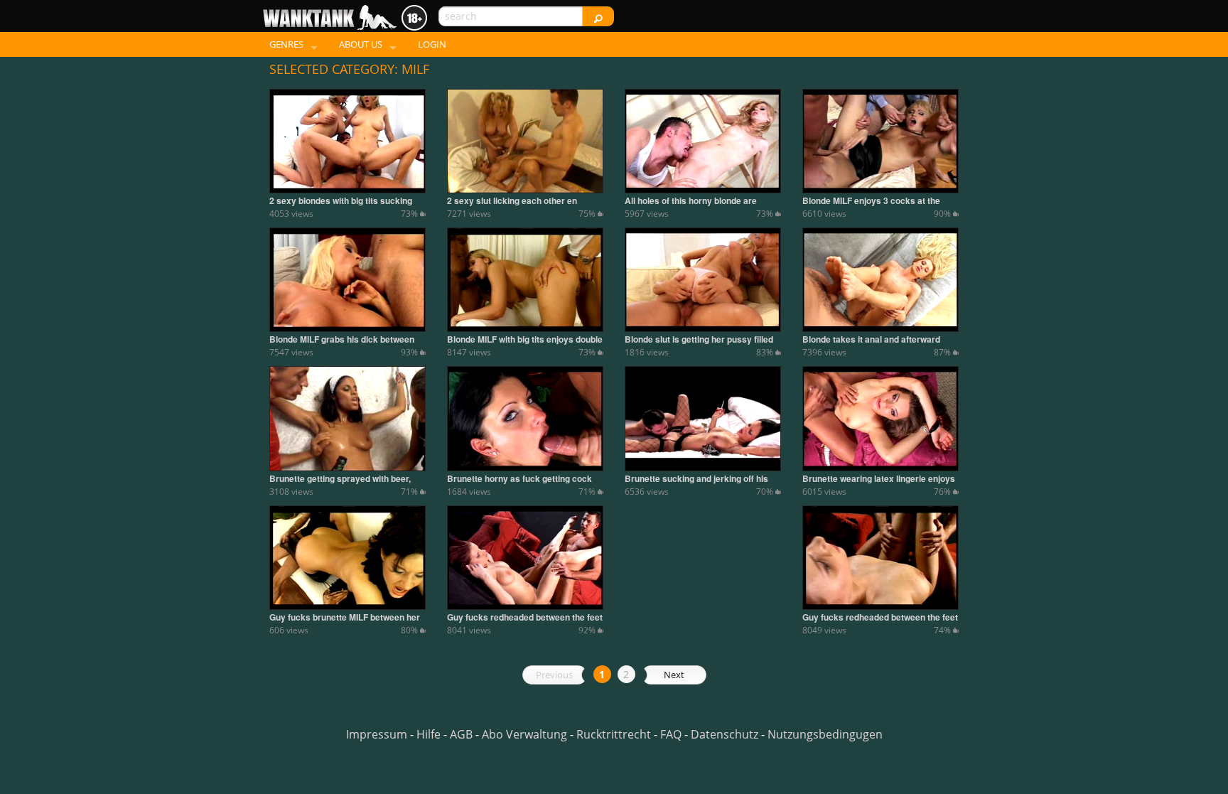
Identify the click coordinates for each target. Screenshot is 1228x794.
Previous (554, 674)
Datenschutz (724, 734)
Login (432, 44)
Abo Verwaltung (524, 734)
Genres (286, 44)
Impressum (376, 734)
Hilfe (428, 734)
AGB (461, 734)
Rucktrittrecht (613, 734)
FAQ (671, 734)
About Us (360, 44)
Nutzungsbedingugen (825, 734)
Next (674, 674)
